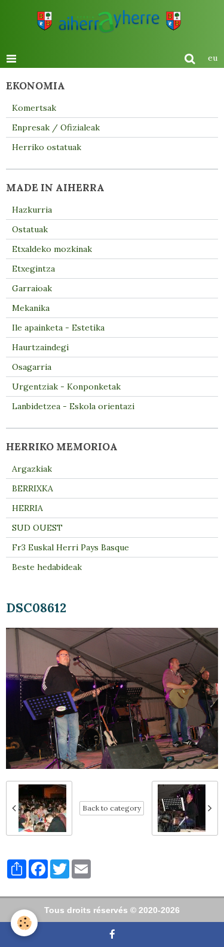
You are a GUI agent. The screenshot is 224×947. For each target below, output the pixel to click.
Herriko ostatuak (46, 147)
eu (212, 57)
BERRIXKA (32, 488)
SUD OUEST (37, 527)
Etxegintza (33, 268)
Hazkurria (32, 209)
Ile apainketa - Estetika (58, 327)
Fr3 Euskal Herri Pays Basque (70, 547)
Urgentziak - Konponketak (66, 386)
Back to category (111, 807)
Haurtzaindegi (40, 347)
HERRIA (27, 508)
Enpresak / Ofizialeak (56, 127)
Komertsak (34, 107)
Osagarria (31, 367)
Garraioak (32, 288)
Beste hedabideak (47, 567)
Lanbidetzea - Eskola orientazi (73, 406)
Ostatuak (30, 229)
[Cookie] (24, 922)
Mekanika (31, 308)
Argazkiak (32, 468)
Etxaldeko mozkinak (52, 249)
